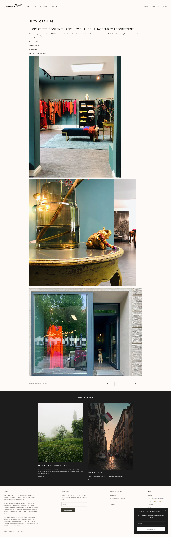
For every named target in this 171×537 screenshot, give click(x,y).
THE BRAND (43, 6)
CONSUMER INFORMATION (156, 498)
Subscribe (151, 529)
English (145, 6)
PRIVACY (150, 504)
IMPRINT (150, 507)
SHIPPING (113, 495)
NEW (28, 6)
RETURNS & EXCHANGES (117, 498)
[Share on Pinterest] (121, 384)
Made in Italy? (95, 473)
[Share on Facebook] (94, 384)
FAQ (111, 501)
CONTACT (113, 504)
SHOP (35, 6)
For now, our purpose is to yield (54, 465)
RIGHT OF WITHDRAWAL (155, 501)
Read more (41, 476)
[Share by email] (135, 384)
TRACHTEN (54, 6)
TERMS (150, 495)
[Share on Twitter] (107, 384)
